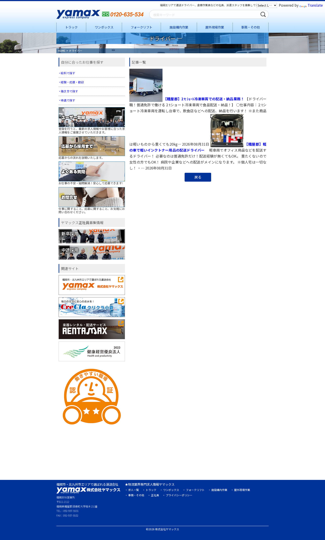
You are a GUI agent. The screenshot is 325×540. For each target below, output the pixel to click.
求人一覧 (133, 490)
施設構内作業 (179, 27)
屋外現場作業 (214, 27)
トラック (71, 27)
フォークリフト (141, 27)
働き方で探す (69, 91)
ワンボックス (104, 27)
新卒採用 (69, 233)
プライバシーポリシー (179, 495)
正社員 (155, 495)
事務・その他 (250, 27)
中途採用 (69, 250)
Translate (315, 5)
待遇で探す (68, 100)
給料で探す (68, 73)
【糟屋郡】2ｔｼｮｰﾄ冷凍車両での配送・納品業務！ (203, 98)
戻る (197, 177)
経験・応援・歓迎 (72, 82)
